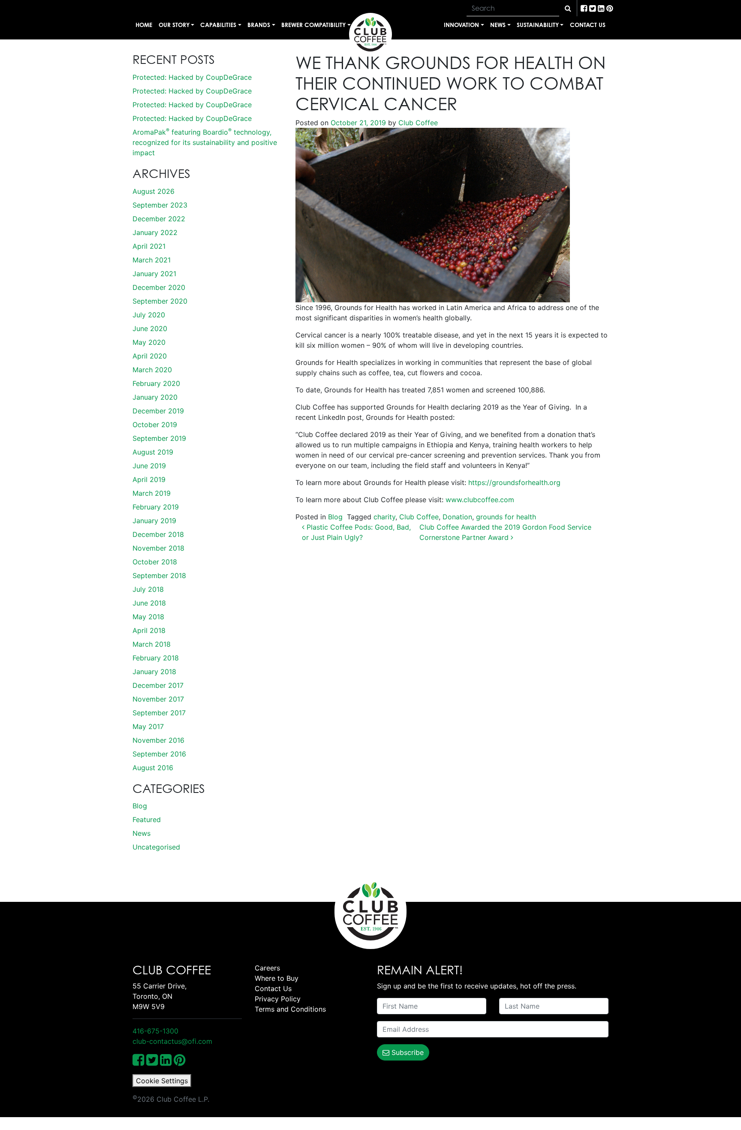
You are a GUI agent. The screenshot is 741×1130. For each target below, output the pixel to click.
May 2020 (149, 342)
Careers (267, 968)
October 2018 (155, 561)
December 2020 (159, 287)
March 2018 (152, 644)
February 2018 (156, 658)
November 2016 (158, 740)
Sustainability (538, 24)
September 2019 (159, 438)
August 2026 (154, 191)
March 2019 (152, 493)
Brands (258, 24)
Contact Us (587, 24)
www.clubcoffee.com (480, 499)
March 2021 (152, 260)
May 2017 (148, 726)
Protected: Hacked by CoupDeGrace (192, 77)
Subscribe (406, 1052)
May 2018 (148, 616)
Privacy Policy (278, 998)
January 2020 (155, 397)
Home (144, 24)
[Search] (568, 8)
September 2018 (159, 575)
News (498, 24)
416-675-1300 (155, 1031)
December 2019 (158, 411)
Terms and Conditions (290, 1009)
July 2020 (149, 314)
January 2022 (155, 232)
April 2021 (149, 246)
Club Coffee (417, 122)
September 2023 (160, 205)
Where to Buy (276, 978)
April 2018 (149, 630)
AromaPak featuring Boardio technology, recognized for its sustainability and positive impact (205, 142)
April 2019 (149, 479)
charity (384, 516)
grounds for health (506, 516)
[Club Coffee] (370, 34)
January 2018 (154, 671)
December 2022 (159, 218)
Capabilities (218, 24)
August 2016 (153, 767)
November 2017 (158, 699)
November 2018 (158, 548)
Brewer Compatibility (313, 24)
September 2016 (159, 754)
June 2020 (150, 328)
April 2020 (150, 356)
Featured (147, 819)
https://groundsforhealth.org (514, 482)
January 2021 (154, 273)
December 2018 (158, 534)
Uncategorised (156, 847)
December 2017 (158, 685)
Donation (457, 516)
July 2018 (148, 589)
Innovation (461, 24)
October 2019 (155, 424)
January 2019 (154, 520)
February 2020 (156, 383)
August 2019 (153, 452)
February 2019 (156, 507)
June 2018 (149, 603)
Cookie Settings (162, 1080)
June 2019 (149, 465)
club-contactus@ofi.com (172, 1041)
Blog (140, 806)
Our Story (174, 24)
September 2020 (160, 301)
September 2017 (159, 712)
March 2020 (152, 369)
